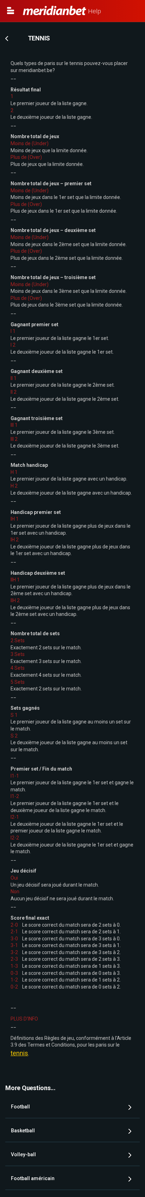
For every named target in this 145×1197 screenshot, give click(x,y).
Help (93, 11)
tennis (19, 1053)
